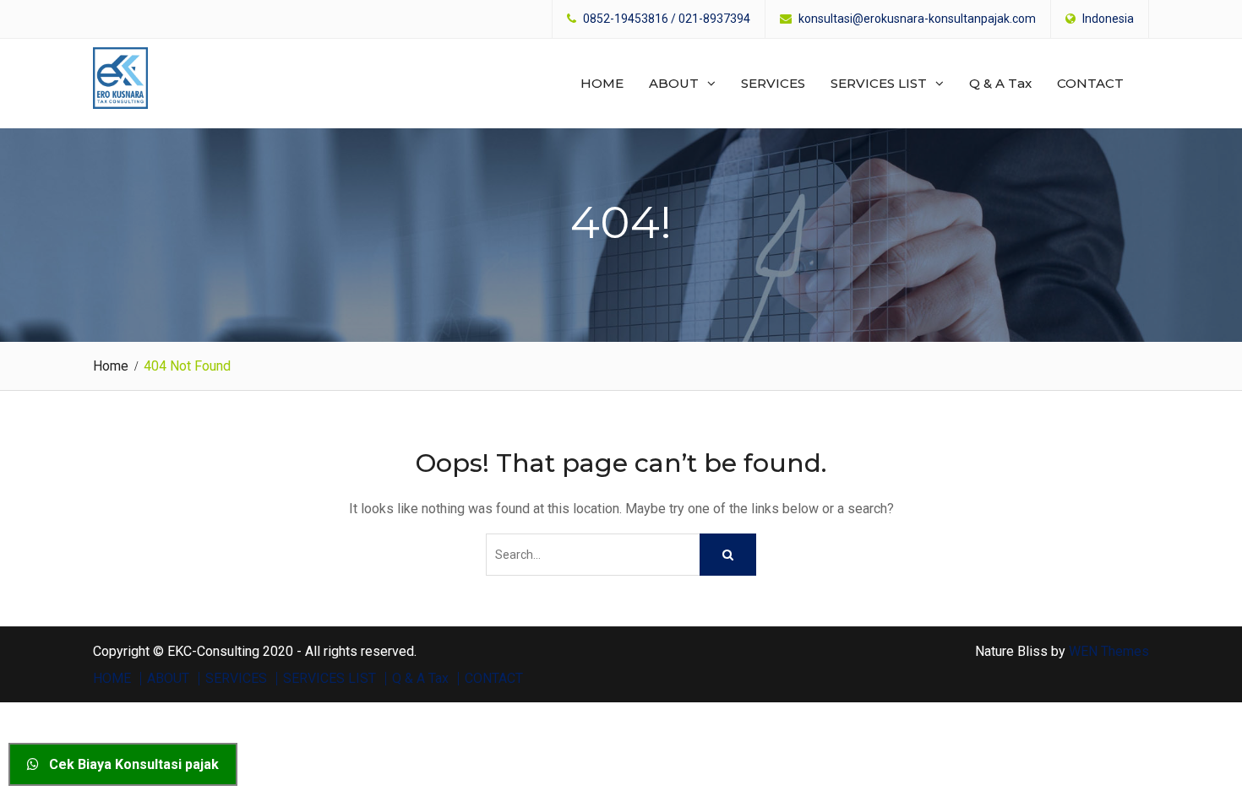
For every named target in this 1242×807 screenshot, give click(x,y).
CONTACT (1090, 83)
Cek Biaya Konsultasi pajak (129, 764)
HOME (602, 83)
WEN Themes (1109, 651)
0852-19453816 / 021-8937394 (666, 19)
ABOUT (674, 83)
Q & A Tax (1000, 83)
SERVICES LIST (879, 83)
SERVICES (773, 83)
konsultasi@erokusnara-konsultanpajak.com (917, 19)
